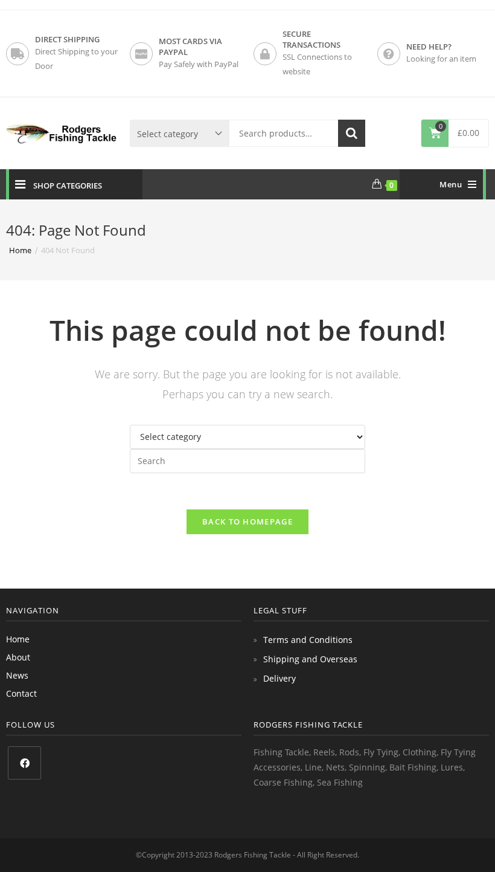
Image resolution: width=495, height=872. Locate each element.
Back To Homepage (247, 521)
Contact (21, 693)
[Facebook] (24, 763)
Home (18, 639)
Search (351, 133)
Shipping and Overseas (310, 659)
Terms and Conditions (308, 639)
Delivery (279, 678)
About (18, 657)
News (17, 675)
